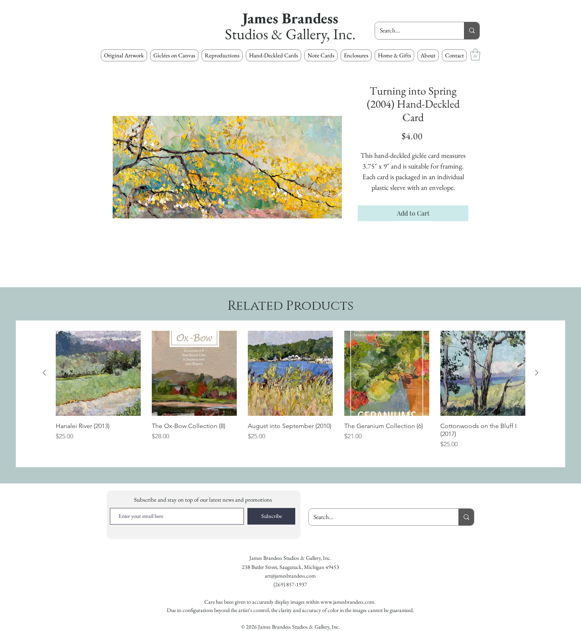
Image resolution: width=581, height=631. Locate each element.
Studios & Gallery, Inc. (290, 34)
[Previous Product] (44, 372)
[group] (290, 393)
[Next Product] (536, 372)
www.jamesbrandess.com (347, 601)
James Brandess (290, 18)
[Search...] (471, 30)
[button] (222, 55)
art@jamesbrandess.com (290, 575)
